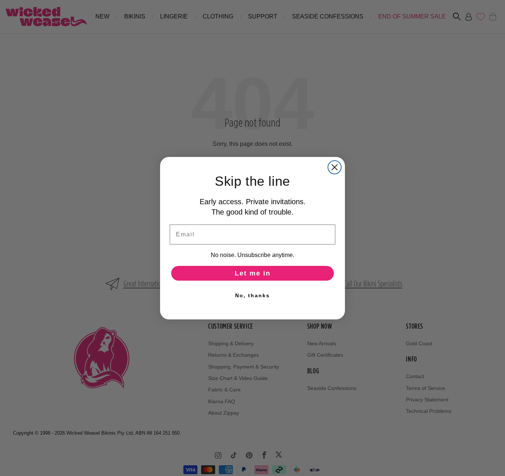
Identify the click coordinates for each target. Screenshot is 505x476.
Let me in (253, 273)
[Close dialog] (334, 167)
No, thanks (252, 295)
